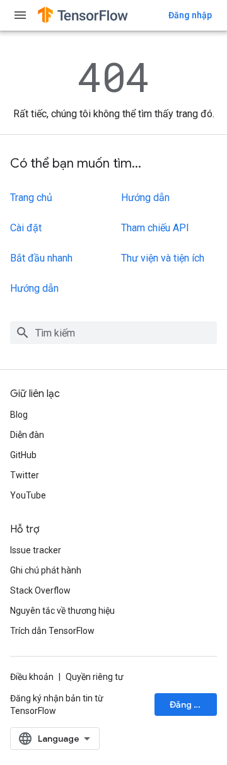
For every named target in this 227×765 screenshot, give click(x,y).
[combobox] (113, 332)
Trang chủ (31, 198)
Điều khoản (32, 677)
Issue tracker (35, 550)
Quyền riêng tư (95, 677)
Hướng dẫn (34, 288)
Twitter (24, 475)
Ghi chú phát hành (45, 570)
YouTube (28, 495)
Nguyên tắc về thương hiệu (62, 611)
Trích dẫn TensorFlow (52, 631)
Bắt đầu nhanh (41, 258)
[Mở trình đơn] (20, 15)
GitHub (23, 455)
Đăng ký (187, 704)
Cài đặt (26, 228)
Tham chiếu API (155, 228)
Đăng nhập (190, 15)
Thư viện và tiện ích (162, 258)
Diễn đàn (27, 435)
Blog (19, 415)
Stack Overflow (40, 590)
